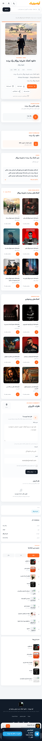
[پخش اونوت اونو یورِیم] (36, 332)
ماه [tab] (21, 555)
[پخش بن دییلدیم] (36, 362)
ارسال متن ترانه (26, 91)
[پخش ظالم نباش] (36, 224)
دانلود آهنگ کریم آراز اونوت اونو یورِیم (30, 324)
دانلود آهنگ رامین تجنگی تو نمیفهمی (11, 357)
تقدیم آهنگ (8, 86)
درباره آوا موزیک (15, 716)
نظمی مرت (17, 389)
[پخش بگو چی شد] (36, 286)
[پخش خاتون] (36, 254)
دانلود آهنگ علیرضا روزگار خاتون (31, 248)
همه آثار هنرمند (8, 192)
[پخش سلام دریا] (17, 254)
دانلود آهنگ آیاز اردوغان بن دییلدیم (31, 357)
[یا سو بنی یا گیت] (12, 313)
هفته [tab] (33, 555)
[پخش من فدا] (17, 224)
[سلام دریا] (12, 236)
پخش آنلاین (30, 86)
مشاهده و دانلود (27, 223)
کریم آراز (36, 326)
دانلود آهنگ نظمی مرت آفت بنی (12, 387)
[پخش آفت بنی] (17, 394)
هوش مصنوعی (23, 716)
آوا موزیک (39, 18)
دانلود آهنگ (19, 86)
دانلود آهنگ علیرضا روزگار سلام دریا (12, 248)
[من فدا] (12, 206)
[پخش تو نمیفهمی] (17, 362)
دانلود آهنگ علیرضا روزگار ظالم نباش (30, 218)
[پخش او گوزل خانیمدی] (36, 394)
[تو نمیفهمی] (12, 345)
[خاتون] (30, 236)
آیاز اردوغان (36, 358)
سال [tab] (8, 555)
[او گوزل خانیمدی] (30, 375)
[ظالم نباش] (30, 206)
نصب (8, 726)
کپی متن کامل (35, 162)
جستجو (6, 9)
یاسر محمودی (35, 391)
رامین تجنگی (17, 358)
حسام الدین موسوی (15, 282)
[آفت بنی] (12, 375)
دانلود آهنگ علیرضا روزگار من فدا (12, 218)
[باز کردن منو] (3, 3)
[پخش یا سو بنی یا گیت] (17, 332)
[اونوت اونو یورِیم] (30, 313)
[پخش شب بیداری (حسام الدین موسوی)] (17, 286)
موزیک (29, 716)
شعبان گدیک (17, 328)
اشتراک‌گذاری (15, 91)
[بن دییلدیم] (30, 345)
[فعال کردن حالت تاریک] (14, 3)
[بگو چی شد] (30, 267)
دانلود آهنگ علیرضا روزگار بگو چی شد (30, 278)
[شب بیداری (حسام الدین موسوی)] (12, 267)
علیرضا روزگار (33, 18)
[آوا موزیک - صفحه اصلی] (34, 3)
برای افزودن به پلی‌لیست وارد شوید (20, 96)
